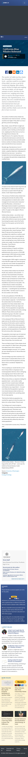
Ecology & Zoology (7, 46)
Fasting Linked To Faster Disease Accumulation (10, 570)
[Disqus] (14, 494)
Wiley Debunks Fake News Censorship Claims (20, 689)
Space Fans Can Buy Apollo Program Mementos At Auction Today (6, 691)
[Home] (6, 3)
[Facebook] (1, 37)
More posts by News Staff (18, 578)
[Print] (21, 72)
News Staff (12, 55)
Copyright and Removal (10, 749)
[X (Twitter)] (2, 37)
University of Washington (12, 471)
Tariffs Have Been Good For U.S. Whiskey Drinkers (16, 646)
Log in (26, 37)
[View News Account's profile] (5, 56)
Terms (25, 748)
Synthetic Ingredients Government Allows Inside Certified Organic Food (13, 575)
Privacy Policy (19, 749)
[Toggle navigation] (24, 2)
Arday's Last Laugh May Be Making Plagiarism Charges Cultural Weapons (16, 631)
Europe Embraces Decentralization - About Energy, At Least (20, 721)
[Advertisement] (14, 20)
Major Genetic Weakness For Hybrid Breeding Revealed (14, 572)
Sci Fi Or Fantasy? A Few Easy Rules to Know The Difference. (7, 721)
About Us (2, 749)
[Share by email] (14, 72)
